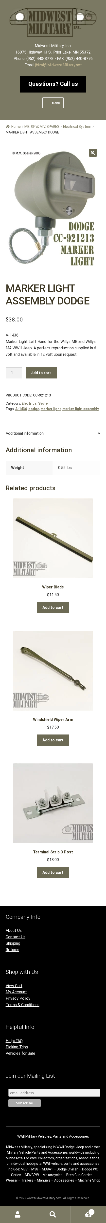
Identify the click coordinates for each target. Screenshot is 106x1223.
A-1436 (21, 409)
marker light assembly (80, 409)
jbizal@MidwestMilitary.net (58, 65)
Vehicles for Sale (20, 1053)
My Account (16, 992)
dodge (33, 409)
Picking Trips (17, 1047)
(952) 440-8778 (39, 58)
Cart (81, 1210)
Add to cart (41, 372)
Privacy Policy (18, 998)
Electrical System (77, 127)
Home (16, 127)
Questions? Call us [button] (53, 83)
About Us (14, 930)
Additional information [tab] (25, 433)
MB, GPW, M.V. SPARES (41, 127)
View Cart (14, 985)
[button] (93, 153)
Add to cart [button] (53, 607)
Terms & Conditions (22, 1004)
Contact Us (15, 937)
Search (53, 1214)
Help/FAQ (14, 1040)
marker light (51, 409)
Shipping (13, 943)
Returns (12, 949)
